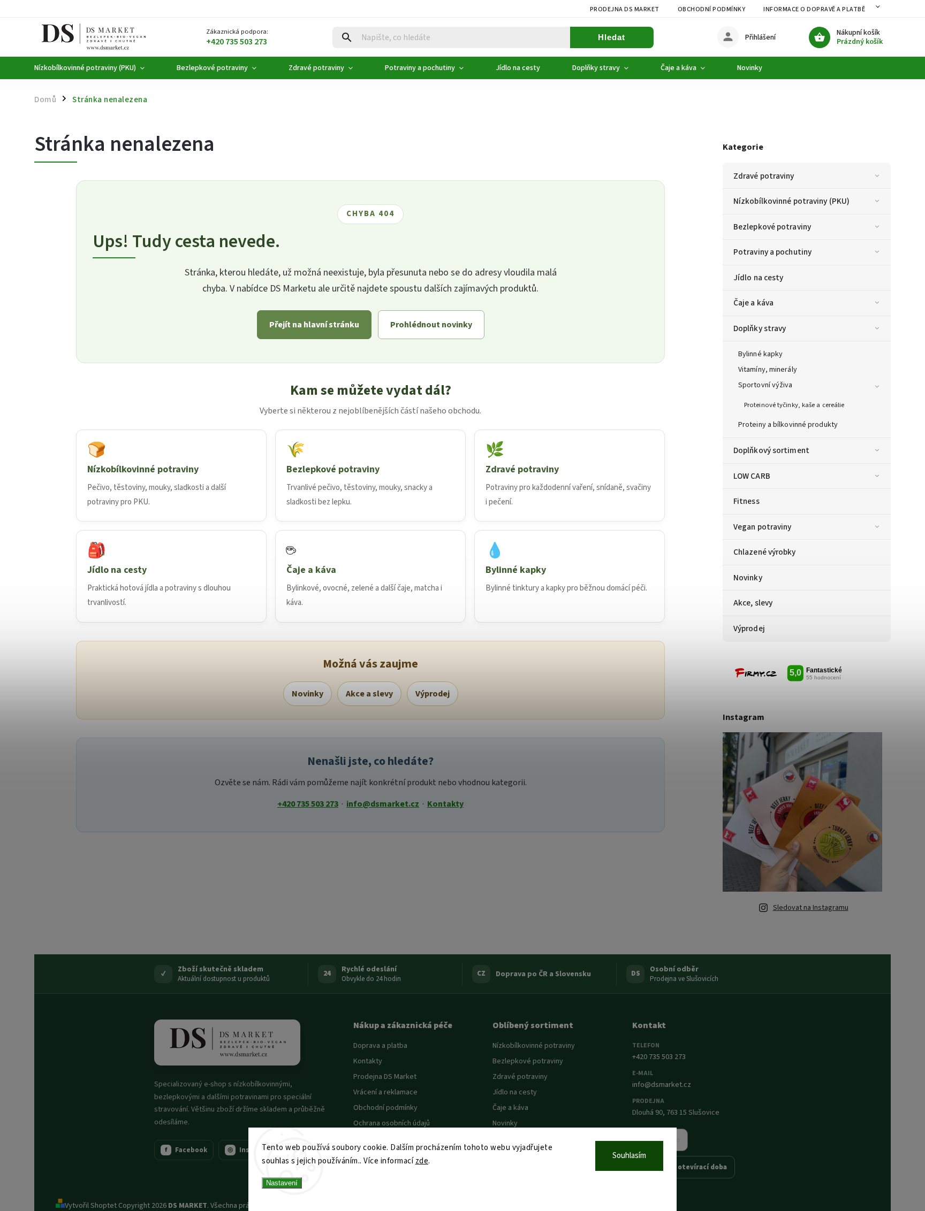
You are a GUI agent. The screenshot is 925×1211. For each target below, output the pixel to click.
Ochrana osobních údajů (391, 1123)
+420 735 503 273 (307, 804)
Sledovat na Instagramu (810, 907)
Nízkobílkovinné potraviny (533, 1045)
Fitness (746, 501)
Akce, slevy (752, 603)
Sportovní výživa (765, 385)
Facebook (186, 1150)
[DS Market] (227, 1043)
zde (422, 1161)
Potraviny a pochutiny (772, 252)
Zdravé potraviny (763, 176)
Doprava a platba (380, 1045)
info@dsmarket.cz (382, 804)
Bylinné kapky (760, 354)
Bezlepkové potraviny (772, 227)
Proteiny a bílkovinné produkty (788, 424)
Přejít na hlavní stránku (314, 325)
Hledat (611, 37)
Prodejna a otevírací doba (683, 1167)
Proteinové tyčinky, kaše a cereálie (794, 405)
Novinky (747, 578)
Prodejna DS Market (624, 9)
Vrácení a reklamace (385, 1092)
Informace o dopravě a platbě (814, 9)
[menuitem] (97, 68)
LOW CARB (751, 476)
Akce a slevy (369, 694)
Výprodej (749, 628)
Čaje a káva (753, 303)
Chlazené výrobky (764, 552)
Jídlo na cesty (758, 277)
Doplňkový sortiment (771, 450)
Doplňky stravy (759, 328)
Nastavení (282, 1183)
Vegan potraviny (762, 527)
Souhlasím (629, 1155)
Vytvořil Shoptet (91, 1205)
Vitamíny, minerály (767, 369)
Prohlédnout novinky (431, 325)
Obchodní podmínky (712, 9)
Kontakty (445, 804)
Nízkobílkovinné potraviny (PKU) (791, 201)
